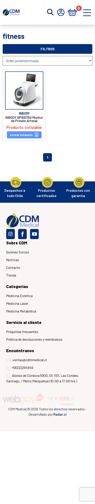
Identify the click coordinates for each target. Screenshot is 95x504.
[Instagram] (10, 234)
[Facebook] (22, 234)
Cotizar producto (21, 135)
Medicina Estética (19, 296)
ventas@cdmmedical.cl (30, 360)
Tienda (11, 275)
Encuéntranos (20, 350)
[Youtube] (34, 234)
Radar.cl (59, 414)
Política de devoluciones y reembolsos (34, 339)
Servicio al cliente (24, 322)
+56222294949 (22, 367)
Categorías (17, 286)
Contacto (13, 267)
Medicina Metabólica (21, 311)
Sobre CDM (16, 242)
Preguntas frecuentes (22, 331)
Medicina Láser (17, 303)
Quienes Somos (17, 252)
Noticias (12, 260)
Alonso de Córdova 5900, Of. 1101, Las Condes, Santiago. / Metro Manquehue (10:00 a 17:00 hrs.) (42, 378)
